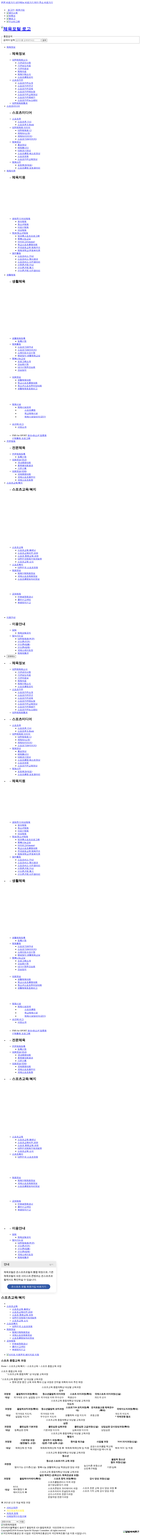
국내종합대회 (24, 462)
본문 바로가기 (8, 2)
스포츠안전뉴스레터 (27, 100)
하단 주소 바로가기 (43, 2)
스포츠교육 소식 (26, 562)
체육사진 (16, 162)
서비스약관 (12, 1507)
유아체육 (22, 221)
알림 (14, 630)
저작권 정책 (12, 1513)
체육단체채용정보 (26, 573)
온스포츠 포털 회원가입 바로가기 (28, 1286)
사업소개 (22, 427)
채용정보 (16, 570)
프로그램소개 (24, 361)
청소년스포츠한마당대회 (30, 386)
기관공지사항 (24, 63)
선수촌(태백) (24, 647)
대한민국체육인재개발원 (30, 559)
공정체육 (16, 594)
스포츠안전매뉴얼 (26, 91)
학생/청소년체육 (20, 233)
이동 (22, 1522)
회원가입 (20, 10)
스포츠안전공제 (25, 89)
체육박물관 (23, 653)
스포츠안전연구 (25, 86)
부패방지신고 (24, 602)
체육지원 (11, 171)
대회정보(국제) (19, 471)
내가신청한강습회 (26, 367)
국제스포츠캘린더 (26, 477)
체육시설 (16, 404)
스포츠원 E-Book (26, 124)
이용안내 (11, 617)
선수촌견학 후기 (26, 268)
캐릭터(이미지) (25, 136)
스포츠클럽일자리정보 (29, 579)
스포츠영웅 (23, 156)
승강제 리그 (18, 424)
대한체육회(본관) (26, 639)
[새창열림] (12, 13)
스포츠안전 (17, 80)
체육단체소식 (24, 74)
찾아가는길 (17, 636)
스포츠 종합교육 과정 (28, 556)
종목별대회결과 (25, 465)
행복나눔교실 (24, 239)
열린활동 (16, 253)
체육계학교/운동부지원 (29, 250)
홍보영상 (22, 145)
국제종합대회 (24, 474)
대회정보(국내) (19, 460)
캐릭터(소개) (24, 133)
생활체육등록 (18, 338)
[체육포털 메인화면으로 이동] (16, 28)
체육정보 (11, 47)
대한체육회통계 (20, 103)
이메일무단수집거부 (16, 1516)
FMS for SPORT (19, 435)
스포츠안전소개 (25, 83)
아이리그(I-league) (26, 242)
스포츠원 (16, 119)
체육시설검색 (24, 407)
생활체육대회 (24, 380)
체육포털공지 (24, 633)
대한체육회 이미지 (21, 127)
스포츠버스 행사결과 (28, 259)
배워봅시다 (23, 148)
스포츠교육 (17, 547)
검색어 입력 (9, 40)
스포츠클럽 (30, 410)
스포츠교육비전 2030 (28, 553)
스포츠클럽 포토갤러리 (29, 168)
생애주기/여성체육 (21, 218)
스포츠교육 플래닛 (27, 550)
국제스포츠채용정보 (27, 576)
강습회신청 (23, 364)
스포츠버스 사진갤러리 (29, 262)
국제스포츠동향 (25, 480)
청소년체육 (23, 224)
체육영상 (16, 142)
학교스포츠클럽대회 (27, 244)
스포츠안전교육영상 (27, 94)
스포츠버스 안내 (26, 256)
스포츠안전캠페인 (26, 97)
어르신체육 (23, 227)
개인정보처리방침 (15, 1510)
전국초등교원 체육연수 (29, 247)
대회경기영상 (24, 150)
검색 (44, 40)
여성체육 (22, 230)
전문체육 (11, 441)
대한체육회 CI (24, 130)
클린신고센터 (24, 600)
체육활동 (16, 344)
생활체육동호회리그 (27, 389)
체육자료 (22, 71)
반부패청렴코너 (25, 597)
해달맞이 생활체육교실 (29, 356)
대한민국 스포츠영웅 (28, 567)
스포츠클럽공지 (25, 77)
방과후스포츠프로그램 (29, 236)
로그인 (11, 10)
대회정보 (16, 377)
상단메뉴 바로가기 (24, 2)
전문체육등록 (18, 454)
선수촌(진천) (24, 641)
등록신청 (22, 341)
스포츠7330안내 (25, 347)
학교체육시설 (31, 413)
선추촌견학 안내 (26, 265)
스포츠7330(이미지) (27, 139)
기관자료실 (23, 68)
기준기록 (22, 468)
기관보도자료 (24, 65)
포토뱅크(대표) (25, 165)
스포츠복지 (17, 564)
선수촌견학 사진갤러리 (29, 270)
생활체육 (11, 275)
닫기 (51, 1264)
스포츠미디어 (13, 106)
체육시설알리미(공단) (35, 417)
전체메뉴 (11, 656)
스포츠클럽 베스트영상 (29, 153)
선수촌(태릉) (24, 644)
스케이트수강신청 (26, 353)
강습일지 (22, 370)
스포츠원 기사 (24, 122)
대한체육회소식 (20, 60)
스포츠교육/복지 (15, 483)
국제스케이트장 (25, 650)
